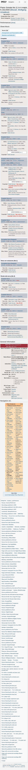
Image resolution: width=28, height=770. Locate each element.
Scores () (5, 30)
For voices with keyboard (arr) (9, 709)
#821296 (3, 280)
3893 (14, 241)
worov (19, 138)
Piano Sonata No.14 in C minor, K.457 (19, 409)
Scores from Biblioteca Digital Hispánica (11, 631)
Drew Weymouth (12, 314)
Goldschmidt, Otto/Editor (8, 524)
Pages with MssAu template (8, 572)
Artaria (14, 47)
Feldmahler (20, 87)
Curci (13, 301)
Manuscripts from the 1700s (8, 568)
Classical (13, 389)
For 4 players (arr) (6, 718)
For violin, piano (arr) (7, 733)
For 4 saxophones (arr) (7, 714)
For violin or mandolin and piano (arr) (11, 672)
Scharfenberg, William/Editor (9, 537)
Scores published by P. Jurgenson (10, 603)
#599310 (3, 296)
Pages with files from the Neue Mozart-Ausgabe (13, 557)
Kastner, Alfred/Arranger (19, 590)
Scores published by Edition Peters (10, 548)
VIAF (24, 363)
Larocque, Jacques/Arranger (9, 616)
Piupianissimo (21, 160)
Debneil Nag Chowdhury (13, 331)
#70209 (3, 138)
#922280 (3, 200)
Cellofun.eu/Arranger (7, 590)
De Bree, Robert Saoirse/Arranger (10, 614)
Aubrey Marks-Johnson (14, 224)
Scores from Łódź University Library (10, 522)
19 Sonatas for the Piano (14, 93)
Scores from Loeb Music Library (17, 516)
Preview (12, 57)
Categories (3, 500)
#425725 (3, 164)
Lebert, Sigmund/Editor (7, 535)
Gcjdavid (20, 164)
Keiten (17, 280)
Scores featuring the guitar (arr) (9, 742)
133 (14, 265)
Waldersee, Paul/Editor (18, 529)
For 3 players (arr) (6, 707)
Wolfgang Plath (12, 168)
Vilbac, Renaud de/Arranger (8, 633)
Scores (16, 655)
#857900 (3, 221)
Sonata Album (10, 126)
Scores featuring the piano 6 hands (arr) (11, 731)
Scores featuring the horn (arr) (9, 700)
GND (12, 367)
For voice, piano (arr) (17, 707)
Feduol (19, 200)
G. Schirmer (17, 97)
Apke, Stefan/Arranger (7, 655)
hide (21, 404)
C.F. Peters (14, 148)
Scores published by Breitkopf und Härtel (12, 531)
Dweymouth (20, 310)
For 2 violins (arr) (16, 690)
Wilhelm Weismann (12, 143)
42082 (14, 138)
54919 (14, 87)
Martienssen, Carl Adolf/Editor (9, 544)
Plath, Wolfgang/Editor (7, 553)
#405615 (3, 328)
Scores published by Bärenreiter (9, 555)
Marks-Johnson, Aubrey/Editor (9, 564)
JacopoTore (19, 296)
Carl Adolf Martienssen (13, 141)
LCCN (19, 365)
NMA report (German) (16, 398)
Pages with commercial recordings (10, 751)
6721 (14, 200)
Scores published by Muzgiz (8, 605)
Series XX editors (12, 62)
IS (22, 114)
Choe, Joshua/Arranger (7, 583)
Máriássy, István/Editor (7, 559)
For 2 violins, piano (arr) (7, 727)
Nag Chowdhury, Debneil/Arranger (10, 653)
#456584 (3, 160)
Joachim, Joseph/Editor (7, 526)
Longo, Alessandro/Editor (8, 575)
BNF (21, 367)
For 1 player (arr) (6, 696)
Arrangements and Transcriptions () (12, 32)
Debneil (19, 328)
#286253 (3, 310)
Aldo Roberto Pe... (21, 241)
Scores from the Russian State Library (11, 599)
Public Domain (11, 51)
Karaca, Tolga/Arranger (7, 612)
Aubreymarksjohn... (21, 221)
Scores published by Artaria (8, 520)
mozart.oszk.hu (12, 271)
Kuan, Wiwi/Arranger (19, 647)
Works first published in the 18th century (11, 749)
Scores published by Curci (8, 577)
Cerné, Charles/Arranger (8, 640)
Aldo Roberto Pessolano (14, 244)
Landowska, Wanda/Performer (9, 511)
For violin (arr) (13, 740)
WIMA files (20, 513)
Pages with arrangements (8, 744)
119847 (14, 59)
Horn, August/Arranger (7, 647)
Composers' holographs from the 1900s (11, 625)
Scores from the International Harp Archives (12, 594)
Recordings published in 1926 (9, 513)
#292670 (3, 42)
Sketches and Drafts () (8, 35)
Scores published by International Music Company (14, 588)
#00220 (3, 87)
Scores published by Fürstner (9, 642)
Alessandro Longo (12, 299)
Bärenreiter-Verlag (16, 178)
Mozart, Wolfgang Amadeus (18, 370)
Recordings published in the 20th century (12, 507)
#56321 (3, 59)
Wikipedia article (15, 394)
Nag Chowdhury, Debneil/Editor (9, 581)
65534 (14, 42)
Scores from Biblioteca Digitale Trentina (11, 618)
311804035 (14, 365)
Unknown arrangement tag (8, 664)
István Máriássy (11, 203)
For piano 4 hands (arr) (7, 735)
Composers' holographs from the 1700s (11, 570)
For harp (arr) (22, 692)
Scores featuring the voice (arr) (9, 711)
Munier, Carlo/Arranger (7, 638)
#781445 (3, 265)
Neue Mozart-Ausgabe (14, 194)
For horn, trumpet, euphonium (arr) (10, 698)
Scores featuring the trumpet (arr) (10, 703)
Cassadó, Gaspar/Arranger (8, 644)
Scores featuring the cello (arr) (9, 725)
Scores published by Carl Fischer (10, 629)
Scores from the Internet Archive (10, 542)
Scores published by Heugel (8, 636)
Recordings (4, 516)
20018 (14, 328)
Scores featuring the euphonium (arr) (11, 705)
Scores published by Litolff (8, 585)
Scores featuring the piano (8, 662)
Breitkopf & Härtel (17, 72)
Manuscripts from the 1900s (8, 623)
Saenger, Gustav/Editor (7, 627)
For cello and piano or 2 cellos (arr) (10, 666)
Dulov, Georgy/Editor (7, 601)
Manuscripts (20, 572)
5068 (19, 114)
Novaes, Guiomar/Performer (9, 502)
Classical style (20, 658)
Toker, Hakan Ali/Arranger (8, 649)
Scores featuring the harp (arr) (9, 694)
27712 (14, 160)
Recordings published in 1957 (9, 509)
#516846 (3, 241)
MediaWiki (12, 766)
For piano (18, 18)
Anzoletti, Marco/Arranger (8, 620)
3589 (14, 221)
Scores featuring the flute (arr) (9, 685)
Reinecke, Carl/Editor (20, 526)
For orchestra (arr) (6, 674)
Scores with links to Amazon (8, 533)
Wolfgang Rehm (12, 169)
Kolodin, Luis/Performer (13, 500)
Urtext (21, 548)
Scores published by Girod (8, 609)
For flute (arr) (5, 740)
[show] (13, 22)
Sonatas (13, 18)
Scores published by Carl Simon (9, 592)
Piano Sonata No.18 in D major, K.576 (19, 431)
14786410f (14, 369)
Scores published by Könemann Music (11, 561)
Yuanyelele (19, 265)
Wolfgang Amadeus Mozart (14, 405)
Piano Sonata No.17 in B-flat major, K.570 (19, 426)
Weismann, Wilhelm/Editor (8, 546)
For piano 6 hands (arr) (7, 729)
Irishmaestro (20, 42)
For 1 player (19, 662)
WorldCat (13, 363)
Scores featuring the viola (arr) (9, 722)
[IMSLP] (4, 2)
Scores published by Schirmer (9, 540)
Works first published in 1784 (9, 746)
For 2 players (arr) (6, 690)
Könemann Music (17, 208)
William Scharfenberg (13, 91)
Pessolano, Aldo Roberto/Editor (9, 566)
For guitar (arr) (22, 740)
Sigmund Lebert (12, 90)
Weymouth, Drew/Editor (7, 579)
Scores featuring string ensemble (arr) (11, 681)
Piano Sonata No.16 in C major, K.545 (19, 420)
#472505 (3, 109)
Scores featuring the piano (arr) (9, 687)
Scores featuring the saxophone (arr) (11, 716)
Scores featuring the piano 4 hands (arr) (11, 738)
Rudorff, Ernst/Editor (7, 529)
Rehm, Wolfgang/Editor (20, 553)
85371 (14, 310)
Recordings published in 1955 (9, 505)
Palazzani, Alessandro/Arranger (9, 651)
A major (3, 760)
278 (13, 280)
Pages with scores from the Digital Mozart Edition (14, 550)
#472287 (3, 114)
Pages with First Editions (8, 518)
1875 (14, 109)
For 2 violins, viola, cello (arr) (9, 720)
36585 (14, 164)
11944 (14, 296)
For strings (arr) (5, 679)
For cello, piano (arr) (19, 733)
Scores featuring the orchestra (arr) (10, 677)
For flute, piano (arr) (7, 683)
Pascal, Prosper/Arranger (8, 607)
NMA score (14, 396)
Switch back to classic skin (20, 766)
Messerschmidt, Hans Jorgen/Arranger (11, 596)
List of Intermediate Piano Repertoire (14, 495)
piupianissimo (21, 59)
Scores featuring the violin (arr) (9, 692)
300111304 (17, 367)
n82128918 (24, 365)
